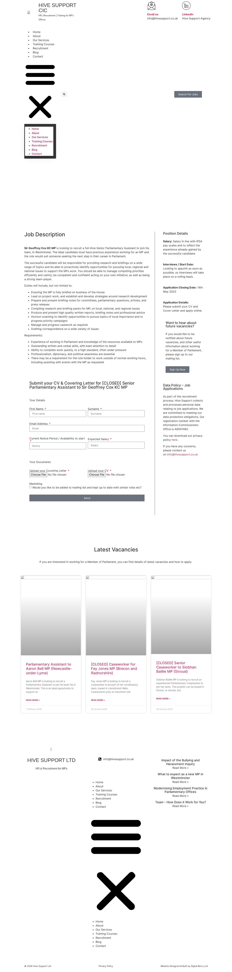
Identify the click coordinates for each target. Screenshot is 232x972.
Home (36, 32)
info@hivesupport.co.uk (182, 454)
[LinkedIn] (186, 5)
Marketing (35, 483)
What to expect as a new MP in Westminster (180, 776)
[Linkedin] (51, 796)
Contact (38, 56)
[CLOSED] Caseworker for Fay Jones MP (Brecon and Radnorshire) (114, 668)
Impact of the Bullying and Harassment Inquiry (180, 762)
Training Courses (43, 44)
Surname (94, 408)
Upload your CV (98, 470)
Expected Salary (99, 439)
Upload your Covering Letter (48, 470)
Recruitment (40, 48)
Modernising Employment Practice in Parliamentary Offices (180, 790)
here (174, 439)
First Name (36, 408)
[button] (40, 91)
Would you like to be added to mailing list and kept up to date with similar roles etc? (86, 487)
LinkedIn (187, 14)
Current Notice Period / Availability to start (57, 438)
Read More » (33, 700)
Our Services (41, 40)
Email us (152, 14)
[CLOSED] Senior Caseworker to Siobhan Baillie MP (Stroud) (176, 667)
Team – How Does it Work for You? (180, 802)
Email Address (39, 423)
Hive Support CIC (57, 7)
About (37, 36)
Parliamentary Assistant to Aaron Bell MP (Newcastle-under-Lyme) (49, 668)
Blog (36, 52)
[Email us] (151, 5)
